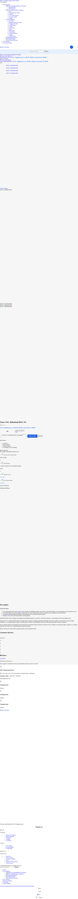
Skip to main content (14, 0)
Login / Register (7, 883)
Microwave (12, 30)
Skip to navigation (4, 0)
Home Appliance (19, 10)
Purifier (11, 14)
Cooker (11, 26)
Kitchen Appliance (10, 19)
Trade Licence (9, 863)
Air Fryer (11, 21)
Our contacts (9, 845)
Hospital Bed (12, 7)
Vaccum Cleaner (13, 17)
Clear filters (3, 658)
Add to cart (32, 436)
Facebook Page (9, 847)
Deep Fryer (12, 28)
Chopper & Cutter (13, 23)
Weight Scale (12, 36)
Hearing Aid (12, 8)
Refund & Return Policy (12, 861)
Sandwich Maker (13, 33)
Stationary (14, 37)
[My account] (71, 47)
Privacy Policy (9, 857)
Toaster (11, 34)
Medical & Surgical (21, 6)
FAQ (7, 860)
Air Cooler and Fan (14, 15)
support (20, 611)
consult (8, 615)
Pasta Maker (12, 32)
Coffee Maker (12, 25)
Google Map (9, 848)
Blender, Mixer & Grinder (15, 22)
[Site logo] (4, 47)
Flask (10, 29)
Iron (10, 11)
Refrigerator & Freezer (14, 12)
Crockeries (15, 40)
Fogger (11, 18)
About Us (8, 856)
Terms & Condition (10, 859)
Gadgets (13, 38)
